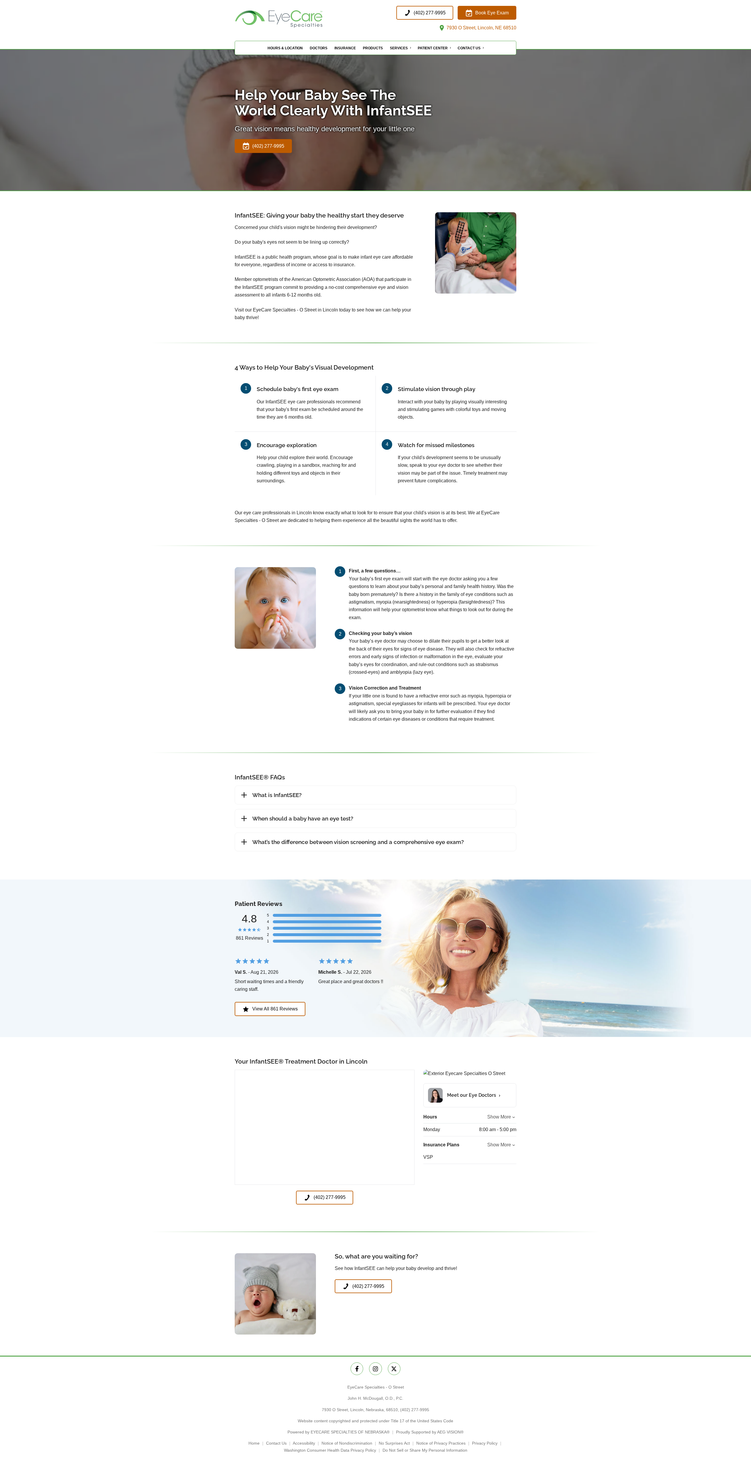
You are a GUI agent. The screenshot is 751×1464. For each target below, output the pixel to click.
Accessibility (304, 1443)
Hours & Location (285, 48)
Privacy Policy (485, 1443)
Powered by (338, 1432)
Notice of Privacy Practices (441, 1443)
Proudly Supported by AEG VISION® (430, 1432)
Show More (499, 1116)
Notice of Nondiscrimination (347, 1443)
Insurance (345, 48)
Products (373, 48)
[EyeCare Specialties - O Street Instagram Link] (375, 1368)
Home (254, 1443)
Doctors (318, 48)
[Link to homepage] (293, 19)
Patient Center (433, 48)
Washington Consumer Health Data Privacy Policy (330, 1450)
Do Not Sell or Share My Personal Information (425, 1450)
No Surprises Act (394, 1443)
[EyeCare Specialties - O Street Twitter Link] (394, 1368)
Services (399, 48)
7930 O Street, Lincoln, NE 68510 (480, 27)
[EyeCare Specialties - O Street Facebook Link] (357, 1368)
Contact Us (469, 48)
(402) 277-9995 (414, 1409)
